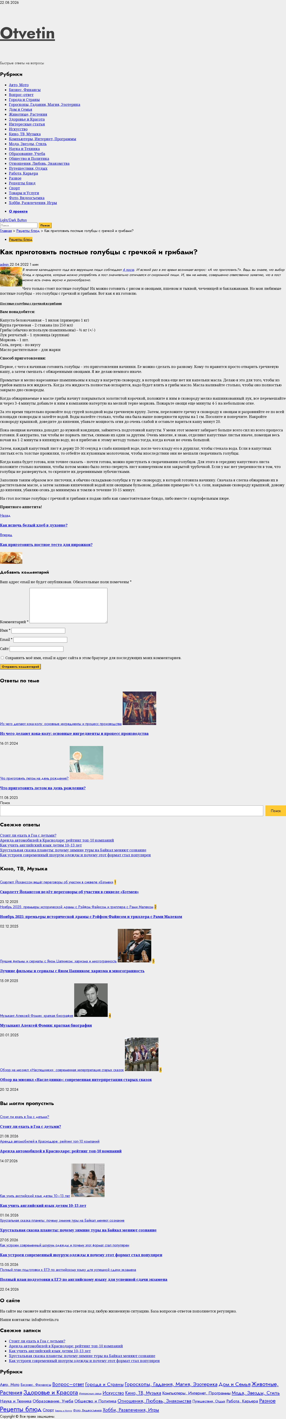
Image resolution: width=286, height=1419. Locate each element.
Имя (5, 630)
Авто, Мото (19, 84)
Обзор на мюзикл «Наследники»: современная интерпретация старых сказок (62, 1069)
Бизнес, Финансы (25, 89)
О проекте (18, 211)
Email (6, 639)
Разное (15, 178)
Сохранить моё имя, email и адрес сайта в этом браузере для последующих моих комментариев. (93, 657)
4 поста (128, 269)
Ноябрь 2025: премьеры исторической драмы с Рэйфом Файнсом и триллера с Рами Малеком (76, 906)
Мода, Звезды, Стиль (28, 143)
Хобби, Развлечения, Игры (33, 202)
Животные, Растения (28, 114)
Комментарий (14, 621)
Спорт (14, 188)
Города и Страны (24, 99)
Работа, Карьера (23, 173)
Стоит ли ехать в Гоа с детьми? (28, 835)
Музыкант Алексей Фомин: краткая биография (36, 1015)
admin (5, 264)
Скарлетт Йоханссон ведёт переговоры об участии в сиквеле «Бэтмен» (56, 882)
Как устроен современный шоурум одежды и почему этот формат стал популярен (75, 855)
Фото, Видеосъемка (26, 197)
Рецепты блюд (22, 183)
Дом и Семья (20, 109)
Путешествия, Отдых (28, 168)
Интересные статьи (27, 124)
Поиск (5, 802)
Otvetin (27, 32)
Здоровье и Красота (27, 119)
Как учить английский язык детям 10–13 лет (41, 845)
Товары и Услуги (24, 192)
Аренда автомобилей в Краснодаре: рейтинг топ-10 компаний (57, 840)
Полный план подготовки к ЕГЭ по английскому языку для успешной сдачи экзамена (68, 1269)
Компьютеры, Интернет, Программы (42, 138)
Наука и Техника (24, 148)
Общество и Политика (29, 158)
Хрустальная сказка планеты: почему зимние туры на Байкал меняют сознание (73, 850)
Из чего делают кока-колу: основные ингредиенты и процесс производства (61, 723)
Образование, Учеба (27, 153)
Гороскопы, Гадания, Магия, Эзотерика (44, 104)
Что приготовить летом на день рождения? (34, 778)
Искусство (18, 129)
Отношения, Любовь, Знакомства (39, 163)
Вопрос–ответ (21, 94)
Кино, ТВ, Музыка (25, 134)
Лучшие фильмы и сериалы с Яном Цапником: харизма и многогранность (58, 961)
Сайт (4, 648)
